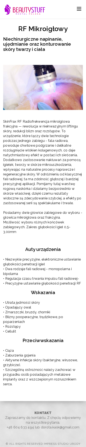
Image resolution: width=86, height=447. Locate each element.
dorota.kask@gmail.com (60, 427)
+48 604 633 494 (20, 427)
